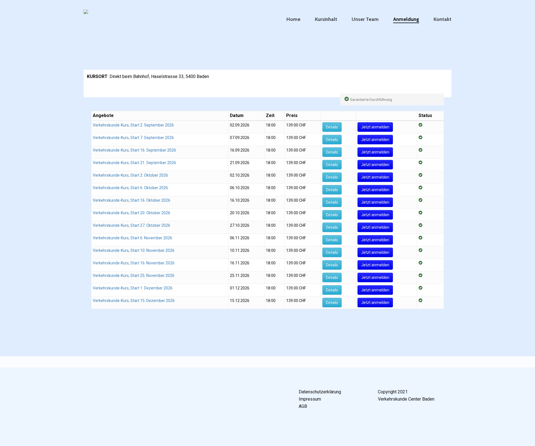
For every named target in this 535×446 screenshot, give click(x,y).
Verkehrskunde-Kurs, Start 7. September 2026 (133, 137)
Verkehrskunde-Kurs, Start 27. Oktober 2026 (131, 225)
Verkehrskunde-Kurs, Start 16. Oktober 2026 (131, 200)
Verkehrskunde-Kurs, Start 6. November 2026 (132, 238)
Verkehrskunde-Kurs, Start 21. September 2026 (134, 162)
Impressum (310, 399)
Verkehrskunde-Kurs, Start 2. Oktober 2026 (130, 175)
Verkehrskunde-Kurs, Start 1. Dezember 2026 (132, 288)
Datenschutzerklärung (320, 391)
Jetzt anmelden (375, 127)
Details (332, 127)
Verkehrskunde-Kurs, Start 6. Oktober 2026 (130, 188)
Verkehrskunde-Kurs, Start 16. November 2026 (133, 263)
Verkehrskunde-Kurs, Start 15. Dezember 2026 (134, 300)
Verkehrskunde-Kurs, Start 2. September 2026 (133, 125)
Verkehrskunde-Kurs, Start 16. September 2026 (134, 150)
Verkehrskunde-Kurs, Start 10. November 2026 (133, 250)
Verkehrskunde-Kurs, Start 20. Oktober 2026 (131, 213)
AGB (303, 406)
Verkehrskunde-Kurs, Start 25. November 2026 (133, 275)
